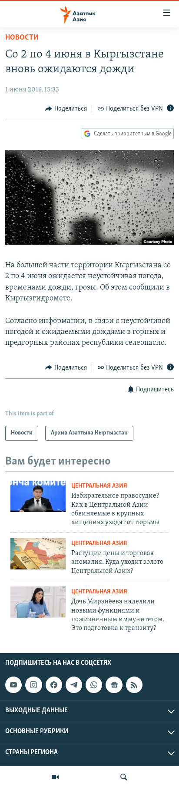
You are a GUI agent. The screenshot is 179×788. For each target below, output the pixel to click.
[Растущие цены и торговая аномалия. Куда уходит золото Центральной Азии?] (38, 553)
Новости (22, 38)
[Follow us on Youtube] (13, 685)
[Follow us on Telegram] (74, 685)
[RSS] (134, 685)
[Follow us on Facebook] (54, 685)
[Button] (66, 108)
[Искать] (124, 777)
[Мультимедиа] (55, 777)
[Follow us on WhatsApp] (94, 685)
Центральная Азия (99, 486)
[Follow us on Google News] (114, 685)
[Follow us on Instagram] (33, 685)
